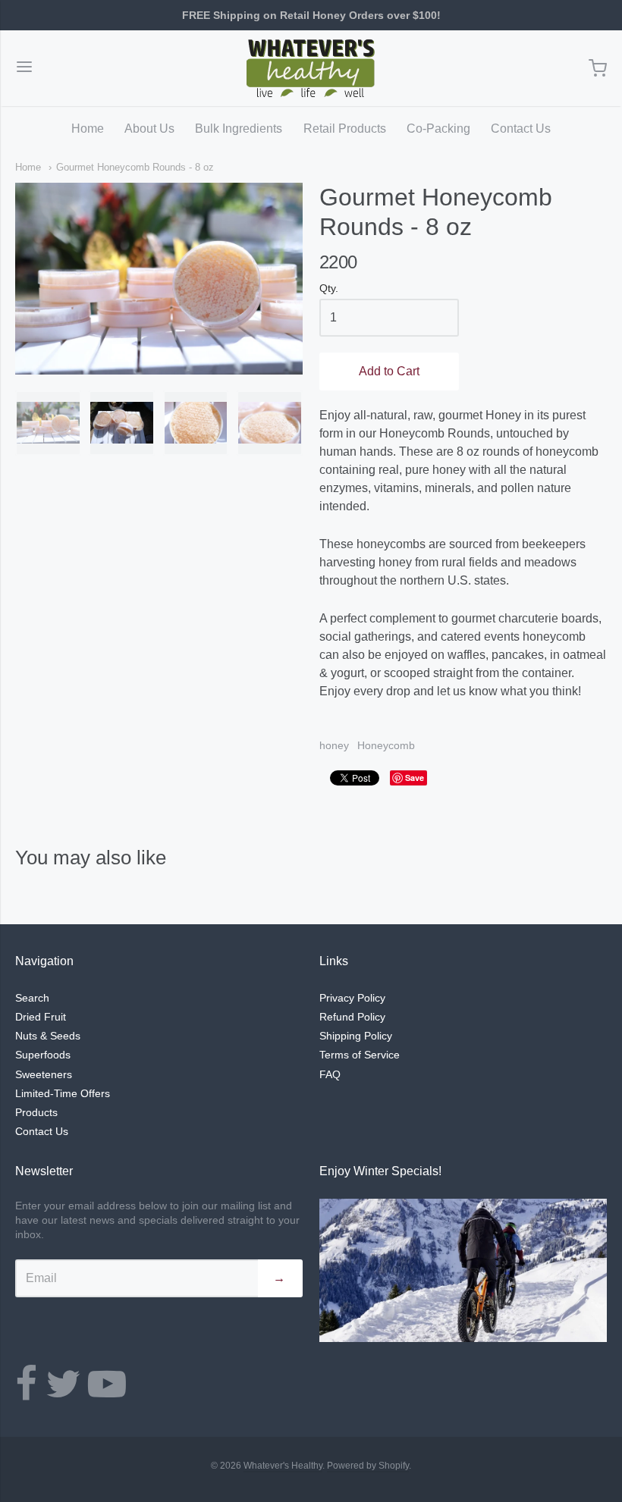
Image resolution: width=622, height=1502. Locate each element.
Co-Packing (438, 128)
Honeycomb (386, 745)
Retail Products (344, 128)
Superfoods (43, 1055)
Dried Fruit (40, 1017)
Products (36, 1112)
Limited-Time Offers (62, 1093)
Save (414, 777)
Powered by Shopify (368, 1465)
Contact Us (521, 128)
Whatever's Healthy (282, 1465)
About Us (149, 128)
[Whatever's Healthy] (311, 68)
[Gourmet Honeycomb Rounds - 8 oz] (48, 423)
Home (87, 128)
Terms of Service (359, 1055)
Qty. (328, 288)
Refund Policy (352, 1017)
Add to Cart (389, 371)
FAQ (330, 1074)
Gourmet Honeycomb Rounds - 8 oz (135, 167)
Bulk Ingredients (238, 128)
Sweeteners (43, 1074)
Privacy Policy (352, 998)
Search (32, 998)
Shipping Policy (355, 1036)
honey (334, 745)
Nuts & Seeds (47, 1036)
